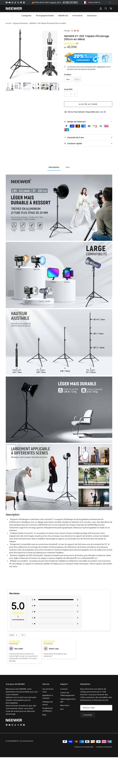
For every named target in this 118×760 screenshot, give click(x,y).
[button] (55, 599)
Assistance (92, 15)
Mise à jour (64, 705)
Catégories (26, 15)
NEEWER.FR (14, 741)
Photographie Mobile (45, 15)
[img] (69, 43)
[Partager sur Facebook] (75, 31)
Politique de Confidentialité (83, 747)
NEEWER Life (63, 15)
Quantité (68, 89)
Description (54, 167)
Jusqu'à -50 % (55, 2)
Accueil (8, 23)
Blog (44, 714)
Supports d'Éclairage (20, 23)
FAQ (61, 709)
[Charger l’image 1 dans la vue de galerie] (32, 53)
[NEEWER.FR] (14, 8)
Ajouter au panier (88, 104)
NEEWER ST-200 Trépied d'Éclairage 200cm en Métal (48, 23)
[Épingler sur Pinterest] (78, 31)
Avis (67, 167)
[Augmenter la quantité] (75, 94)
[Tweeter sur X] (72, 31)
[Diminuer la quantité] (66, 94)
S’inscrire (87, 715)
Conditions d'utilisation (104, 747)
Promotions (78, 15)
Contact (64, 689)
